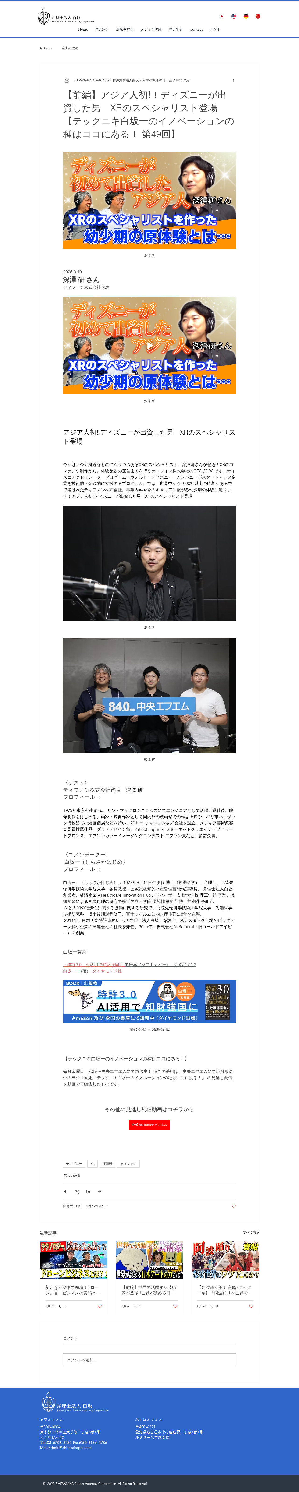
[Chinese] (258, 16)
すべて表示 (251, 1232)
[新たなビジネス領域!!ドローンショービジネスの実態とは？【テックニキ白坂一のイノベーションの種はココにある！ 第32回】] (73, 1260)
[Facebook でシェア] (65, 1191)
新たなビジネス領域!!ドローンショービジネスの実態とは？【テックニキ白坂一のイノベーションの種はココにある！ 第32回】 (73, 1290)
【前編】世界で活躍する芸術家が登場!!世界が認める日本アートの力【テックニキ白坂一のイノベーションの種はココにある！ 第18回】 (148, 1290)
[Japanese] (222, 16)
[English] (234, 16)
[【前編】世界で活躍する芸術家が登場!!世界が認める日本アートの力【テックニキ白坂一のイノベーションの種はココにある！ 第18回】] (149, 1260)
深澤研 (107, 1164)
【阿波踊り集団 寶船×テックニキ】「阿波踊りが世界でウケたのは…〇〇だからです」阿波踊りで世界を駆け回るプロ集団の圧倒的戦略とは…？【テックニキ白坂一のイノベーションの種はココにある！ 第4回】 (225, 1290)
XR (92, 1164)
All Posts (46, 48)
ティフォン (128, 1164)
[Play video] (149, 345)
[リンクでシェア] (99, 1191)
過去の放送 (70, 48)
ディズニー (74, 1164)
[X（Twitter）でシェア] (77, 1191)
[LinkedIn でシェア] (88, 1191)
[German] (246, 16)
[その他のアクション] (233, 80)
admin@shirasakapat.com (70, 1448)
